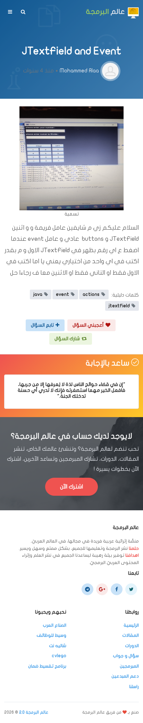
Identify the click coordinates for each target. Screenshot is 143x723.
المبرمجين (129, 666)
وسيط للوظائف (51, 635)
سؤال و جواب (126, 655)
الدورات (132, 645)
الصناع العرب (54, 625)
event (62, 294)
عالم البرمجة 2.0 (33, 712)
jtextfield (119, 305)
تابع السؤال (42, 325)
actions (91, 294)
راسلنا (134, 686)
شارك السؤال (67, 338)
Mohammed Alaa (79, 70)
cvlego (59, 655)
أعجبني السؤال (88, 325)
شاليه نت (57, 645)
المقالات (130, 635)
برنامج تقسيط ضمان (47, 666)
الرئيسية (131, 625)
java (37, 294)
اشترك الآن (71, 487)
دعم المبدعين (125, 676)
